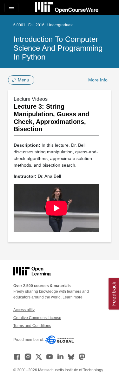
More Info (98, 79)
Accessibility (24, 310)
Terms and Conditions (32, 325)
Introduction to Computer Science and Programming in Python (57, 48)
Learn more (73, 297)
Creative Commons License (37, 318)
